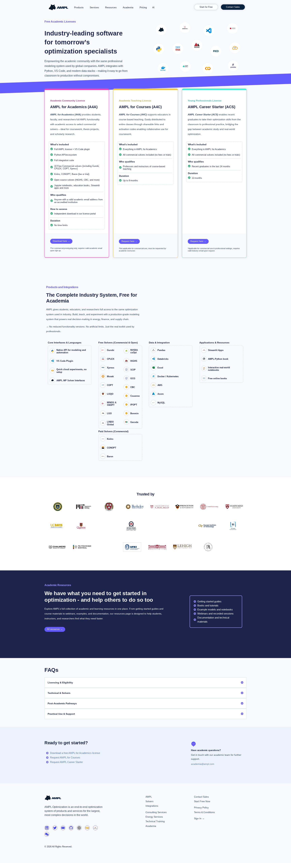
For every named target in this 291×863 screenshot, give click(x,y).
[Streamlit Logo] (95, 828)
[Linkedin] (46, 828)
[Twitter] (55, 828)
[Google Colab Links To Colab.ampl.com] (87, 828)
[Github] (71, 828)
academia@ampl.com (202, 764)
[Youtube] (63, 828)
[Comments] (46, 834)
